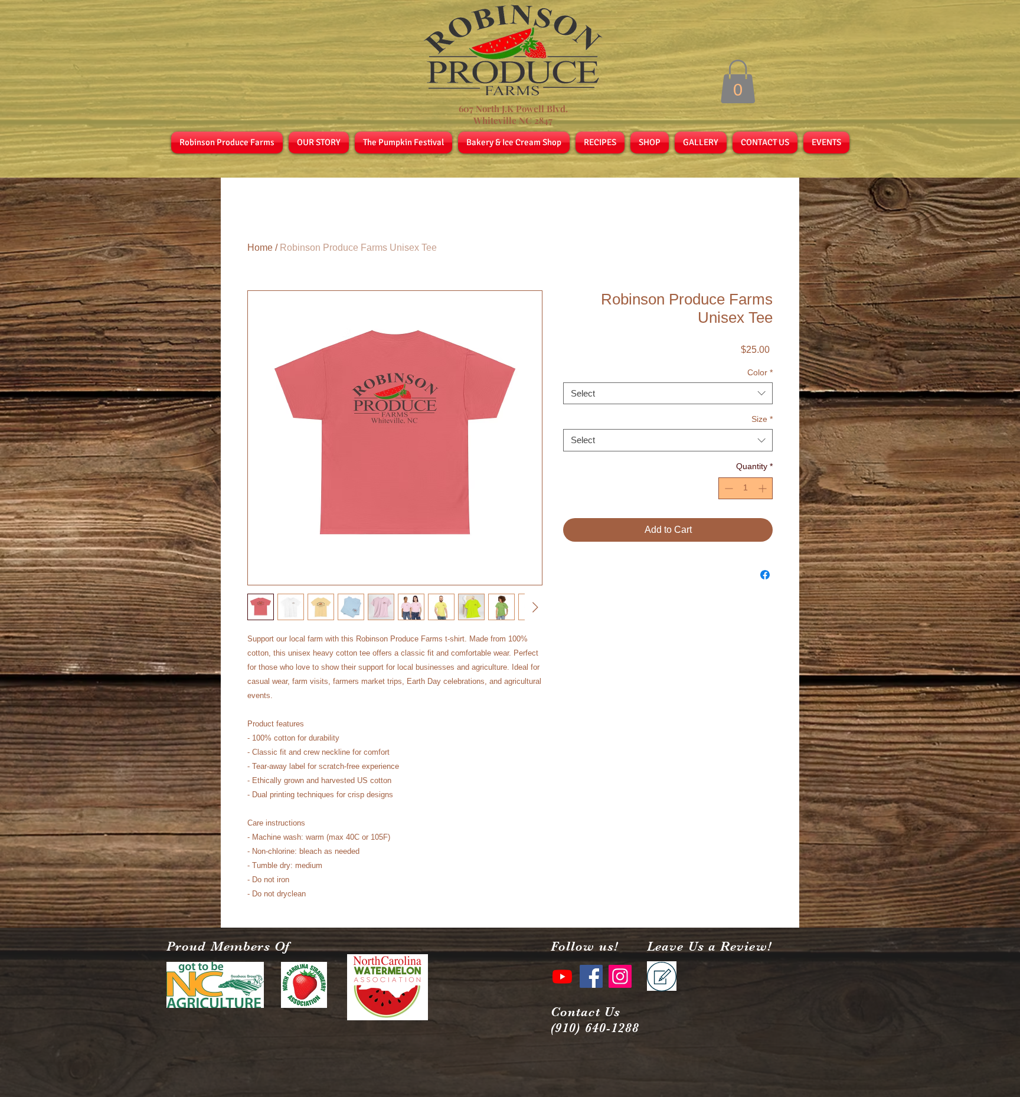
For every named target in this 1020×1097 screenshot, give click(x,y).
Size (762, 419)
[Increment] (763, 488)
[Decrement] (727, 488)
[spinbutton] (745, 488)
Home (260, 248)
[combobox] (668, 393)
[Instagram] (620, 976)
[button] (738, 81)
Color (760, 372)
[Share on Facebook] (765, 575)
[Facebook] (591, 976)
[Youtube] (562, 976)
